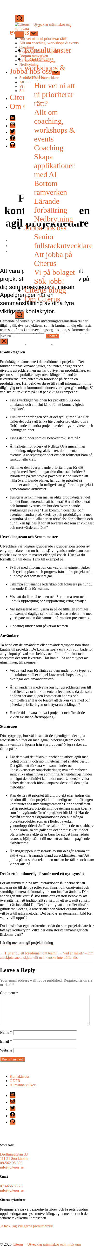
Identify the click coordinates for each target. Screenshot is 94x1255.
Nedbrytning (53, 219)
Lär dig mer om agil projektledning (26, 943)
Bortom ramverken (50, 188)
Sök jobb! (49, 281)
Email (6, 1041)
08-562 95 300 (11, 1163)
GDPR (15, 1081)
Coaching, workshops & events (45, 68)
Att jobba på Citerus (53, 259)
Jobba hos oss (45, 227)
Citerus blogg (45, 290)
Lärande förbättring (50, 205)
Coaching (48, 147)
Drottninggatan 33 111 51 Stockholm (14, 1156)
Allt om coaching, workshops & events (54, 125)
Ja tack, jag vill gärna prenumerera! (26, 1226)
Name (6, 1032)
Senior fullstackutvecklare (63, 241)
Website (6, 1050)
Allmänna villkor (22, 1085)
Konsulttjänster (47, 50)
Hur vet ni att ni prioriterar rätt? (54, 94)
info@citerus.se (12, 1167)
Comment (9, 993)
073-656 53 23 (11, 1186)
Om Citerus (42, 299)
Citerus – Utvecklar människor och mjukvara (47, 1244)
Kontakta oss (19, 1076)
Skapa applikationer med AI (54, 165)
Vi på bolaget (54, 272)
